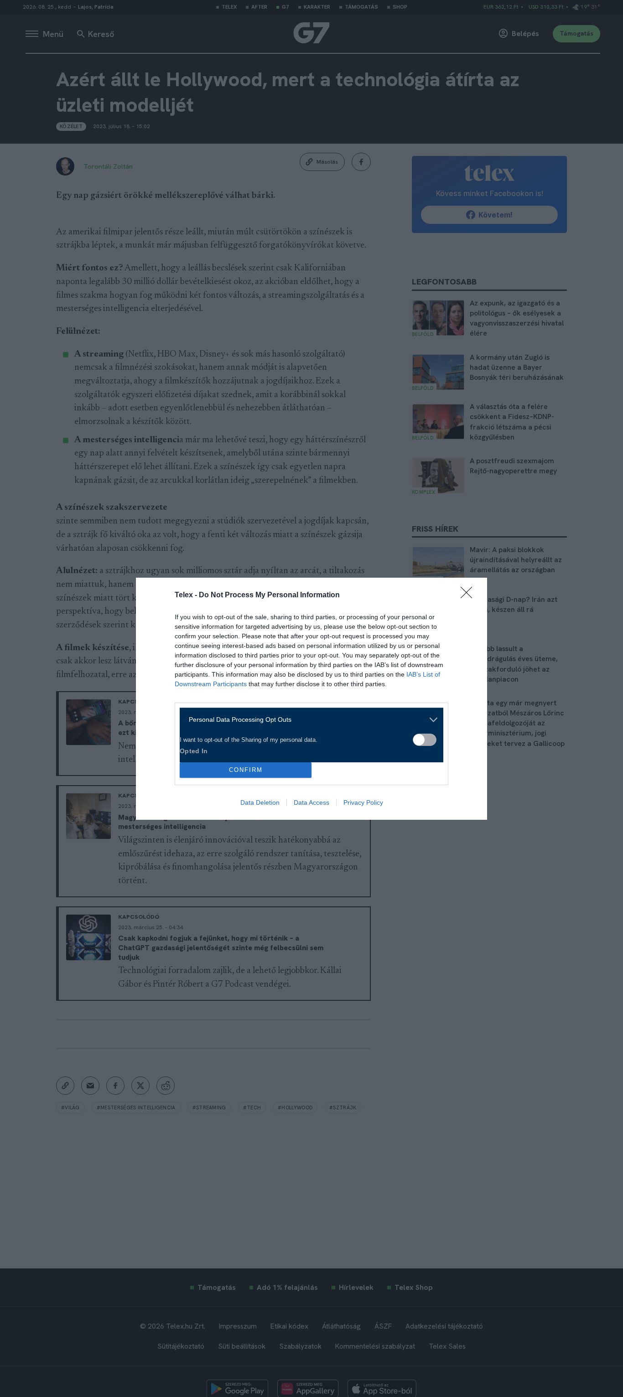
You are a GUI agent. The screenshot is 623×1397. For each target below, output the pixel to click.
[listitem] (308, 719)
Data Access (311, 802)
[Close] (469, 595)
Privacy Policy (363, 802)
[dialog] (311, 699)
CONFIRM (246, 769)
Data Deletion (260, 802)
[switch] (424, 740)
